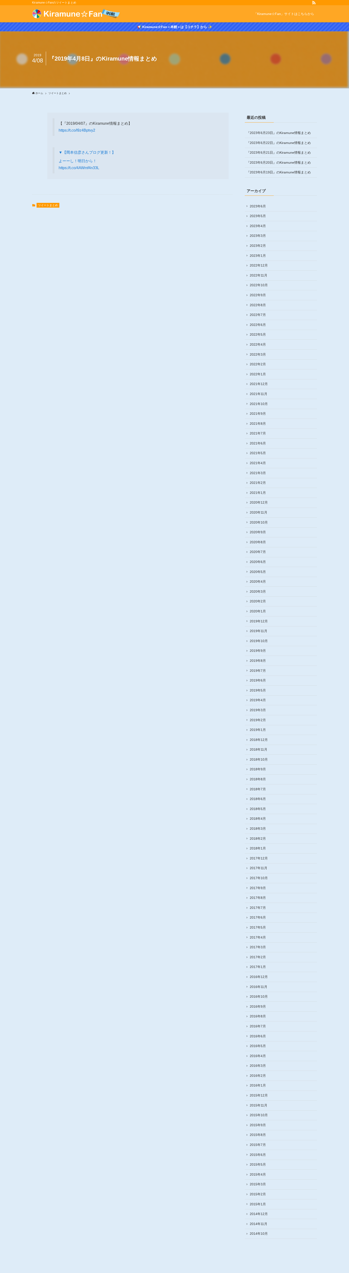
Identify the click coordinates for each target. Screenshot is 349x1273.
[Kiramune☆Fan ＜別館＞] (76, 14)
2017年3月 (258, 947)
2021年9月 (258, 413)
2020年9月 (258, 532)
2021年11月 (258, 394)
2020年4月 (258, 581)
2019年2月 (258, 720)
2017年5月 (258, 927)
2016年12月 (259, 977)
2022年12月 (259, 265)
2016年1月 (258, 1085)
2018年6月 (258, 799)
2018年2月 (258, 838)
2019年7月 (258, 670)
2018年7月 (258, 789)
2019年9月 (258, 651)
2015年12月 (259, 1095)
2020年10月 (259, 522)
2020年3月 (258, 591)
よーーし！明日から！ (78, 161)
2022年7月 (258, 315)
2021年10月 (259, 404)
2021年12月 (259, 384)
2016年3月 (258, 1066)
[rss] (314, 2)
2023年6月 (258, 206)
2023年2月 (258, 246)
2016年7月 (258, 1026)
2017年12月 (259, 858)
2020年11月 (258, 512)
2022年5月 (258, 334)
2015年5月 (258, 1164)
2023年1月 (258, 255)
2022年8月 (258, 305)
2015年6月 (258, 1155)
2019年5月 (258, 690)
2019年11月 (258, 631)
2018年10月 (259, 759)
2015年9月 (258, 1125)
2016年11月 (258, 987)
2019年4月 (258, 700)
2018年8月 (258, 779)
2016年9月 (258, 1006)
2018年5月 (258, 809)
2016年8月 (258, 1016)
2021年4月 (258, 463)
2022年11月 (258, 275)
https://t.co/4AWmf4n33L (79, 168)
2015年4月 (258, 1174)
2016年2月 (258, 1076)
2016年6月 (258, 1036)
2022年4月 (258, 344)
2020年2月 (258, 601)
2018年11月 (258, 749)
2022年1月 (258, 374)
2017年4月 (258, 937)
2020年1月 (258, 611)
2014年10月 (259, 1233)
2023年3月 (258, 236)
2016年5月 (258, 1046)
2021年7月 (258, 433)
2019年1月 (258, 730)
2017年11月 (258, 868)
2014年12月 (259, 1214)
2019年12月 (259, 621)
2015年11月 (258, 1105)
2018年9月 (258, 769)
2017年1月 (258, 967)
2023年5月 (258, 216)
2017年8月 (258, 898)
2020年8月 (258, 542)
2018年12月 (259, 740)
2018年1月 (258, 848)
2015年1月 (258, 1204)
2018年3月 (258, 828)
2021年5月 (258, 453)
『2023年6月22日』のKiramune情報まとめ (278, 143)
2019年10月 (259, 641)
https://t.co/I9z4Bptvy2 (77, 130)
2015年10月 (259, 1115)
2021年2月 (258, 483)
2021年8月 (258, 423)
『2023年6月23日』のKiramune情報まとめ (278, 133)
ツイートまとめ (48, 205)
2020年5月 (258, 572)
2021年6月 (258, 443)
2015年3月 (258, 1184)
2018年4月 (258, 818)
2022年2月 (258, 364)
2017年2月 (258, 957)
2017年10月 (259, 878)
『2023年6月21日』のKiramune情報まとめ (278, 152)
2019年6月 (258, 680)
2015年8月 (258, 1135)
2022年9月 (258, 295)
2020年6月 (258, 562)
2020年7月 (258, 552)
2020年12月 (259, 502)
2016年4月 (258, 1056)
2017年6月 (258, 917)
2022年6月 (258, 325)
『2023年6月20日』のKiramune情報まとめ (278, 162)
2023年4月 (258, 226)
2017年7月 (258, 908)
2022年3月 (258, 354)
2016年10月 (259, 996)
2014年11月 (258, 1224)
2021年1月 (258, 493)
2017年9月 (258, 888)
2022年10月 (259, 285)
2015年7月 (258, 1145)
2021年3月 (258, 473)
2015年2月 (258, 1194)
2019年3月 (258, 710)
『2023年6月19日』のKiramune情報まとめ (278, 172)
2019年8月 (258, 661)
